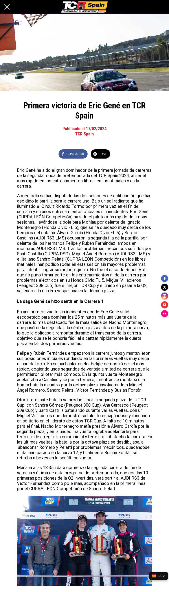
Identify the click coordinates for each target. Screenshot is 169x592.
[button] (158, 576)
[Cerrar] (7, 7)
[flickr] (164, 313)
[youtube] (164, 304)
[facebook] (164, 278)
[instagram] (164, 296)
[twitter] (164, 287)
